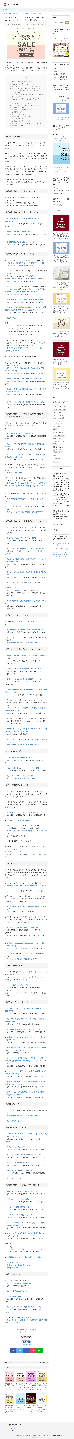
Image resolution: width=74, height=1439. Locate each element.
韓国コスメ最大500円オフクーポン (19, 1170)
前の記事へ (9, 1362)
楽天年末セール (58, 452)
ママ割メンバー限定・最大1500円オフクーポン (24, 820)
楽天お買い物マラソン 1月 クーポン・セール (26, 86)
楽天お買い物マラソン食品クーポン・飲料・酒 (26, 123)
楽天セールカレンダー (60, 193)
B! (26, 1351)
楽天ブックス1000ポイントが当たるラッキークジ (24, 582)
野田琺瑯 (56, 461)
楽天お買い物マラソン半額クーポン (19, 231)
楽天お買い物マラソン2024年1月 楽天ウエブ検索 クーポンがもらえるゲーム (27, 96)
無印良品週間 (57, 458)
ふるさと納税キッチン (61, 68)
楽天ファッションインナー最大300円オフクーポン (25, 679)
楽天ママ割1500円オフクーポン (22, 110)
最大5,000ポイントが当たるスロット (20, 433)
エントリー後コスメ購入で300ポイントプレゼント (25, 1155)
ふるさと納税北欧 (58, 412)
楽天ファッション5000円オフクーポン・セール (27, 105)
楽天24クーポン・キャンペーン (22, 116)
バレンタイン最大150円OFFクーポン (20, 1215)
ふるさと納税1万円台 (59, 406)
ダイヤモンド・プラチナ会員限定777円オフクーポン (26, 402)
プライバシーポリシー (15, 1430)
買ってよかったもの (61, 171)
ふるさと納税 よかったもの (60, 402)
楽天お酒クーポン (13, 1268)
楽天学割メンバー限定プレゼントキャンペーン (23, 927)
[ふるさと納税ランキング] (26, 1337)
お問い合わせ (12, 1428)
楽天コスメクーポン (14, 1178)
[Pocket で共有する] (33, 1350)
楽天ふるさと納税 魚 (60, 80)
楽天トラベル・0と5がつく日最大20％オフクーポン (25, 278)
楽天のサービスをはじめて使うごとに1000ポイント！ (26, 642)
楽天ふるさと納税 (58, 435)
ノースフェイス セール (60, 421)
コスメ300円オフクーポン (16, 1147)
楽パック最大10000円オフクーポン (19, 1291)
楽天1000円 (61, 426)
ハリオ (55, 424)
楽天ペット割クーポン (19, 114)
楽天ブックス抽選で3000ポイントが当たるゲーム (24, 590)
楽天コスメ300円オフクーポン (21, 121)
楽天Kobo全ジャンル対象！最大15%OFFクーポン (25, 629)
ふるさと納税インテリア (61, 71)
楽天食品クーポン (13, 1262)
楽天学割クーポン (17, 112)
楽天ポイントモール (15, 473)
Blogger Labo (40, 1437)
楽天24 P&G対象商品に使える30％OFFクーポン (24, 1029)
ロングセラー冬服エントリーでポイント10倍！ (24, 768)
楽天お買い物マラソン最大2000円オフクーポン (24, 378)
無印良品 (56, 455)
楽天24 (55, 429)
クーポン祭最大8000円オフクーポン (20, 1296)
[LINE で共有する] (39, 1350)
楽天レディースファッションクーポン (20, 776)
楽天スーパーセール (59, 444)
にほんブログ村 (61, 556)
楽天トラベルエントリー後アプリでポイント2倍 (24, 1307)
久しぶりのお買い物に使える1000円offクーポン (26, 91)
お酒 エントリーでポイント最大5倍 (19, 1199)
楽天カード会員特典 (14, 292)
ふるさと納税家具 (58, 415)
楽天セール (36, 24)
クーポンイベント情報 (61, 140)
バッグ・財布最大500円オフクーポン (20, 757)
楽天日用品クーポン (18, 119)
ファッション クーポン (19, 107)
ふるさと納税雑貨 (59, 74)
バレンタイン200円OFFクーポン (18, 1207)
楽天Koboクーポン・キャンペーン (23, 103)
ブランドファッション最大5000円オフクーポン (24, 668)
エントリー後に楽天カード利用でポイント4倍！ (26, 263)
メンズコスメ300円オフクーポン (18, 1162)
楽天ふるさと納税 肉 (60, 77)
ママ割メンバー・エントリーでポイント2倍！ (23, 812)
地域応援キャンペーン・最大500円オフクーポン (24, 1257)
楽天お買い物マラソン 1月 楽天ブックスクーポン (27, 100)
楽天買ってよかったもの (61, 191)
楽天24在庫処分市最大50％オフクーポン (21, 242)
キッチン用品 (58, 205)
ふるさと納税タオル (59, 409)
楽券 (54, 426)
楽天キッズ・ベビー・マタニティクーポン (22, 778)
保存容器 (61, 424)
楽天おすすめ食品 (58, 432)
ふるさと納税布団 (58, 418)
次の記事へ (43, 1362)
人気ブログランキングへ (61, 549)
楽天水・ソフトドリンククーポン (19, 1265)
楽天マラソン (43, 24)
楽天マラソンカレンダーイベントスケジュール (26, 88)
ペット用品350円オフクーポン (18, 985)
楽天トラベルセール (18, 125)
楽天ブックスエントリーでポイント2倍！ (21, 538)
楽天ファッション (58, 447)
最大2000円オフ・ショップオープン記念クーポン (27, 299)
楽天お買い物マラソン (62, 138)
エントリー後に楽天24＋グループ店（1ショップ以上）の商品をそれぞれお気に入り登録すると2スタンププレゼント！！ (26, 1060)
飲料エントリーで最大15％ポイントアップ (22, 1191)
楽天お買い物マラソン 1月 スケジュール (25, 84)
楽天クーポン (29, 24)
